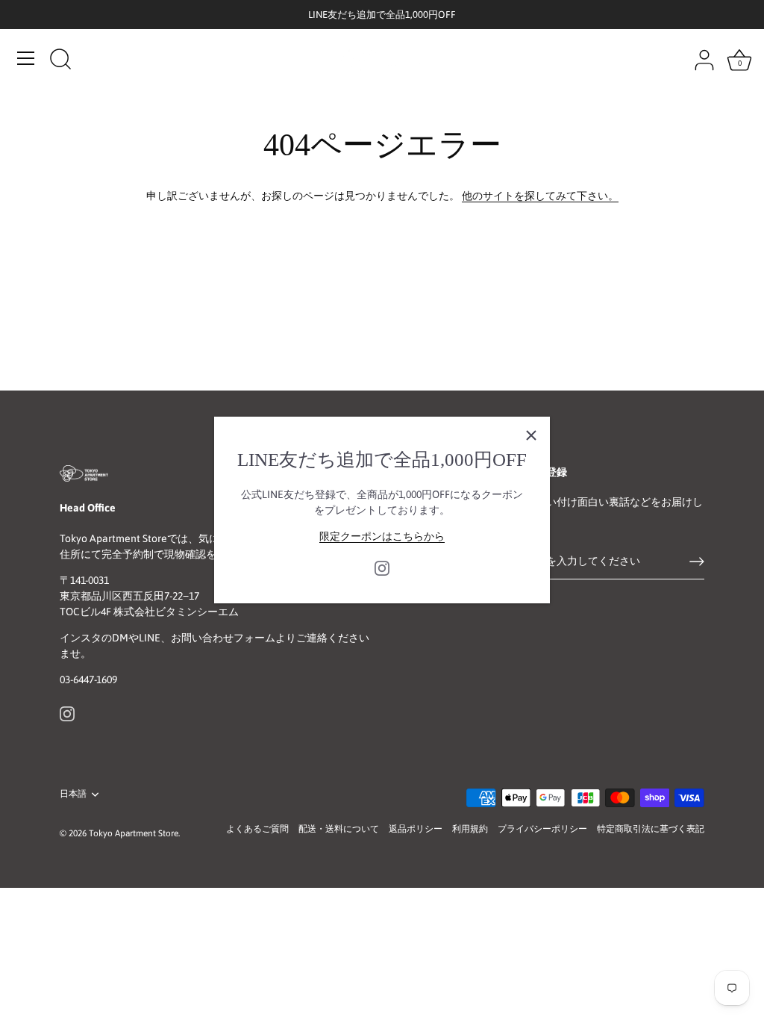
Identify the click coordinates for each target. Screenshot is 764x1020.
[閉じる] (531, 435)
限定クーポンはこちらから (382, 536)
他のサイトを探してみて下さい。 (540, 196)
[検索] (60, 60)
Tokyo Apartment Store (133, 833)
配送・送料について (338, 829)
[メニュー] (26, 58)
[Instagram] (382, 567)
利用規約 (470, 829)
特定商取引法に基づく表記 (650, 829)
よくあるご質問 (257, 829)
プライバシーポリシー (542, 829)
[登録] (696, 561)
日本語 (73, 794)
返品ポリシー (415, 829)
